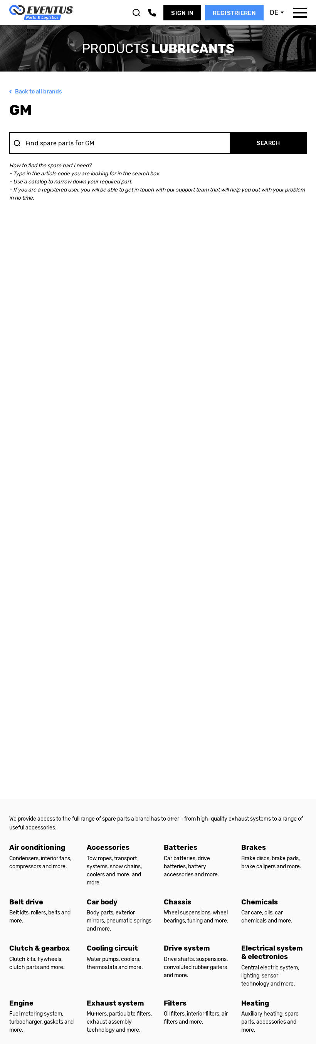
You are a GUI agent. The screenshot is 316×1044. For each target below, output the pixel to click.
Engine (21, 1003)
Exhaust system (115, 1003)
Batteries (180, 847)
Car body (102, 902)
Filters (175, 1003)
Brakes (253, 847)
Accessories (108, 847)
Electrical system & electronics (272, 952)
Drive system (187, 948)
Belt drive (26, 902)
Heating (255, 1003)
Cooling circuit (112, 948)
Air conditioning (37, 847)
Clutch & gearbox (39, 948)
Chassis (177, 902)
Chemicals (259, 902)
